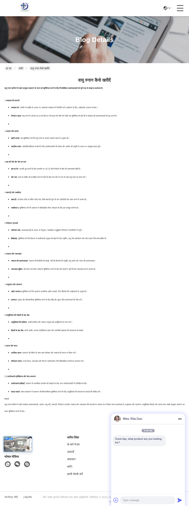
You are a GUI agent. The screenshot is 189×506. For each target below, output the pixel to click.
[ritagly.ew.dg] (27, 464)
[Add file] (115, 500)
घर (10, 68)
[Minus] (180, 419)
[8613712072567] (7, 464)
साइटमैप (28, 497)
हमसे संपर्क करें (75, 474)
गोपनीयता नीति (11, 497)
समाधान (71, 459)
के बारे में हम (73, 444)
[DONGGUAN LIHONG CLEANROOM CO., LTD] (24, 8)
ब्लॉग (21, 68)
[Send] (180, 500)
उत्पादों (70, 451)
